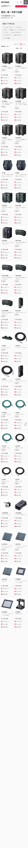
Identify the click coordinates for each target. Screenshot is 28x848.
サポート (25, 425)
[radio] (21, 44)
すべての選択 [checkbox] (7, 38)
